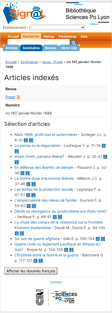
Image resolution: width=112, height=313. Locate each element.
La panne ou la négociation (37, 145)
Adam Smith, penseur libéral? (39, 156)
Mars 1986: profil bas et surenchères (46, 134)
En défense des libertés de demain (44, 167)
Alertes (48, 36)
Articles (11, 48)
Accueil (13, 36)
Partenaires (67, 36)
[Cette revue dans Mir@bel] (18, 97)
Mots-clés (69, 48)
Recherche (31, 36)
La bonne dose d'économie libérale (44, 178)
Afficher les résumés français (30, 271)
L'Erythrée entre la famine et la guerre (46, 255)
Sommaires (31, 48)
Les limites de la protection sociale (44, 189)
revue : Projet (52, 62)
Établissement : (15, 27)
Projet (10, 97)
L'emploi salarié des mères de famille (46, 200)
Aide (84, 36)
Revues (50, 48)
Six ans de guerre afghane (37, 238)
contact (56, 282)
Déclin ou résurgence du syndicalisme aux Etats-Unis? (61, 211)
